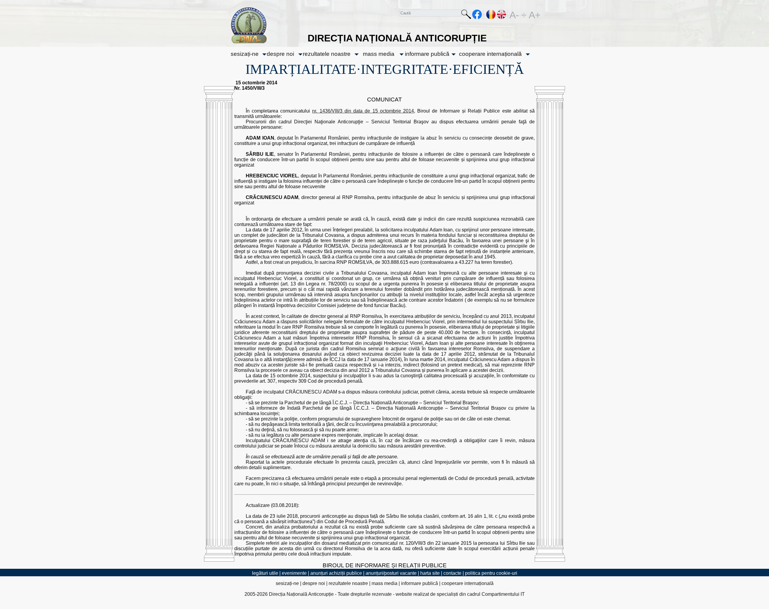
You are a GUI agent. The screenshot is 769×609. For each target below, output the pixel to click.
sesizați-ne (245, 54)
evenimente (294, 573)
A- (514, 14)
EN (502, 14)
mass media (378, 54)
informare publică (427, 54)
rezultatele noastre (327, 54)
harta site (430, 573)
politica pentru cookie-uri (491, 573)
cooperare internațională (490, 54)
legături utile (265, 573)
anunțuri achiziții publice (336, 573)
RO (491, 14)
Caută (466, 15)
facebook (477, 14)
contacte (452, 573)
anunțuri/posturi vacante (391, 573)
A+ (533, 14)
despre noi (280, 54)
